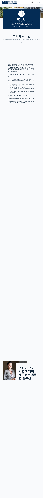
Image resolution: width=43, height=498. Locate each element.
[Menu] (40, 2)
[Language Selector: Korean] (33, 2)
